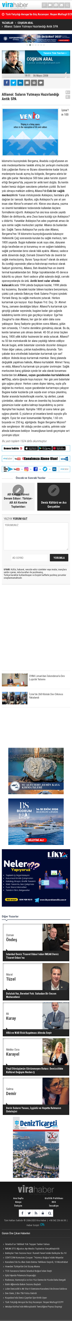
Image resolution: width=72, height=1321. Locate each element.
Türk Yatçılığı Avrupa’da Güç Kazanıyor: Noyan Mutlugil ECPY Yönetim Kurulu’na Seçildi (33, 1302)
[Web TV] (50, 5)
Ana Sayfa (18, 1198)
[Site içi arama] (67, 5)
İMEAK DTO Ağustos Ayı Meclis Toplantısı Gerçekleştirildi (32, 1248)
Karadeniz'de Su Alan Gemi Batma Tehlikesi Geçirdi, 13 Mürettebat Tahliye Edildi (35, 1262)
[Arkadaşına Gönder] (27, 83)
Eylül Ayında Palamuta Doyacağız (20, 1275)
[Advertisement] (36, 630)
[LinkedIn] (20, 83)
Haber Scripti (33, 1225)
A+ (68, 92)
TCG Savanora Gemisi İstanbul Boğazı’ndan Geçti (28, 1271)
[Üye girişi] (42, 1213)
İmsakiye (54, 1205)
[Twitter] (13, 83)
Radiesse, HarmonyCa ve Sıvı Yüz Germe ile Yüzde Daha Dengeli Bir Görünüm (34, 1280)
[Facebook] (7, 83)
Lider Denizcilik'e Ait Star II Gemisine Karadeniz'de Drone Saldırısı (36, 1288)
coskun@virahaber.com (48, 62)
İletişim (18, 1205)
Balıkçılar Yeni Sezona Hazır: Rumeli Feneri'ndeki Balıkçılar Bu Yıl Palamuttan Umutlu (34, 1253)
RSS (54, 1202)
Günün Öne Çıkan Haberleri (16, 1233)
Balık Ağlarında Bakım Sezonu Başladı (23, 1284)
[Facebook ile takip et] (22, 1213)
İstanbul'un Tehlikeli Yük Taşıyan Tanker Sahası (27, 1244)
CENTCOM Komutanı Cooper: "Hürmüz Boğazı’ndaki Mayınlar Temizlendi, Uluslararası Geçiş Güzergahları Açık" (33, 1258)
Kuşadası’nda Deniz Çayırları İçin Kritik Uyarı (26, 1297)
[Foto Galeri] (56, 5)
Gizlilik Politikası (54, 1198)
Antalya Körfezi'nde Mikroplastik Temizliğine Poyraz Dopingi (33, 1306)
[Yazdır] (34, 83)
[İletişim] (61, 5)
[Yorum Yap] (41, 83)
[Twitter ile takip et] (29, 1213)
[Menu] (44, 5)
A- (68, 97)
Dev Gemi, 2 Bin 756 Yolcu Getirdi (21, 1293)
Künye (18, 1202)
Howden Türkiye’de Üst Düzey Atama (22, 1266)
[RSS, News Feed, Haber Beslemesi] (35, 1213)
